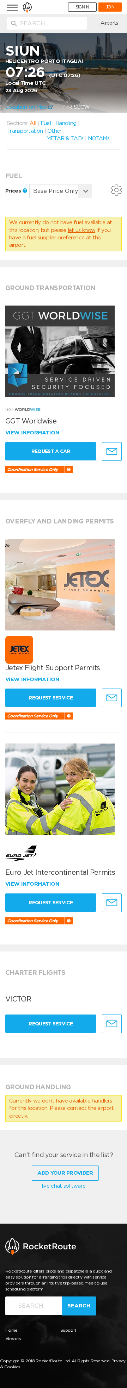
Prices (13, 191)
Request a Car (50, 451)
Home (11, 1330)
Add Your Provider (65, 1173)
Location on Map (26, 107)
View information (33, 432)
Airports (109, 23)
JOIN (110, 7)
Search (78, 1305)
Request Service (51, 698)
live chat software (63, 1186)
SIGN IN (82, 7)
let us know (81, 230)
